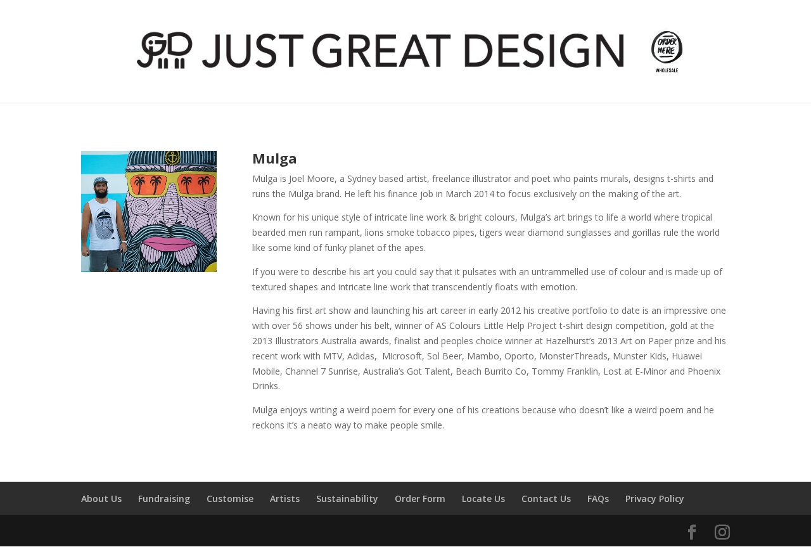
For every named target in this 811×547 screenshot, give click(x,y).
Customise (230, 498)
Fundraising (164, 498)
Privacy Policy (654, 498)
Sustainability (347, 498)
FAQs (598, 498)
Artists (285, 498)
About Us (101, 498)
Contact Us (546, 498)
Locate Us (483, 498)
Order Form (420, 498)
